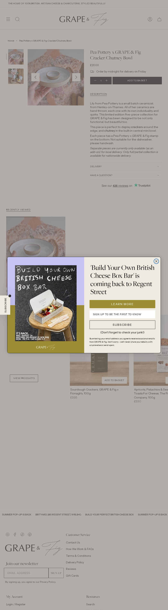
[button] (5, 305)
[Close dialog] (156, 261)
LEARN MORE (122, 304)
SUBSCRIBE (122, 325)
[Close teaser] (9, 295)
